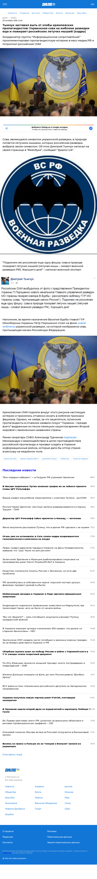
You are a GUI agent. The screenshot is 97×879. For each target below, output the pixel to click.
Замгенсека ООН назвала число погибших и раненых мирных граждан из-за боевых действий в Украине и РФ (45, 641)
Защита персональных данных (63, 842)
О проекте (8, 831)
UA (92, 4)
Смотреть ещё (12, 754)
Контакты (8, 842)
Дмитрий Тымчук (49, 459)
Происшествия (10, 459)
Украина (14, 17)
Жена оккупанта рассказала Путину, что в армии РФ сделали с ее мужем (46, 527)
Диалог (5, 17)
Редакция (8, 837)
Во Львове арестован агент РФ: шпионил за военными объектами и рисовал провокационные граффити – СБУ (43, 722)
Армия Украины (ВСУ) (29, 459)
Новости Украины (80, 459)
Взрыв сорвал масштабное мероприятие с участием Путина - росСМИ (44, 498)
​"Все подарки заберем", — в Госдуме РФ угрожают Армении (38, 477)
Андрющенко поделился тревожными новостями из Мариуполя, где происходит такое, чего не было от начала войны (43, 606)
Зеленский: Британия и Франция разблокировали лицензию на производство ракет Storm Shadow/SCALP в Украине (41, 560)
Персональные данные (59, 837)
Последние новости (19, 470)
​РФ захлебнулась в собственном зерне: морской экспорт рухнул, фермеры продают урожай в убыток (41, 583)
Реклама (51, 831)
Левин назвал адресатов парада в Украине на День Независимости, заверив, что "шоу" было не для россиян (43, 549)
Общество (65, 459)
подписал (70, 437)
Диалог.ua (7, 853)
